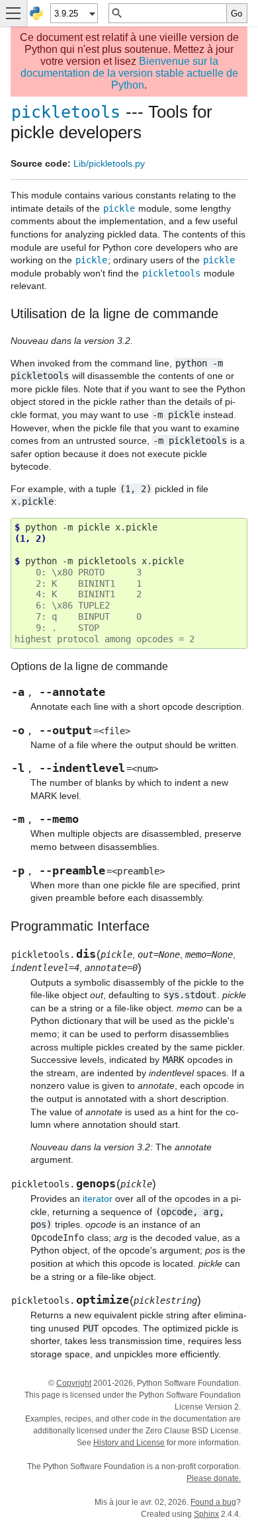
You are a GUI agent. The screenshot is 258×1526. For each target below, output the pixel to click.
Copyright (73, 1383)
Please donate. (214, 1478)
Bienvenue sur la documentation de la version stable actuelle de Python (129, 73)
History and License (129, 1442)
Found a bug (213, 1502)
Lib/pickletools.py (109, 163)
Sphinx (206, 1514)
